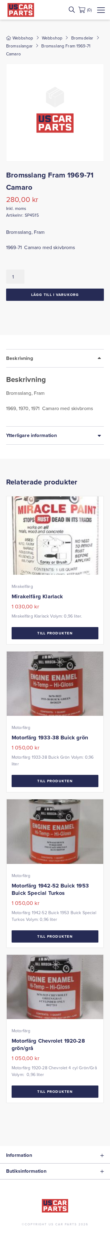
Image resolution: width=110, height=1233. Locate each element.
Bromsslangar (19, 46)
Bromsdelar (82, 38)
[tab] (55, 387)
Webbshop (52, 38)
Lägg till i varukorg (55, 294)
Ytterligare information (31, 435)
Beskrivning (19, 358)
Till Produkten (55, 633)
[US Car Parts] (20, 10)
